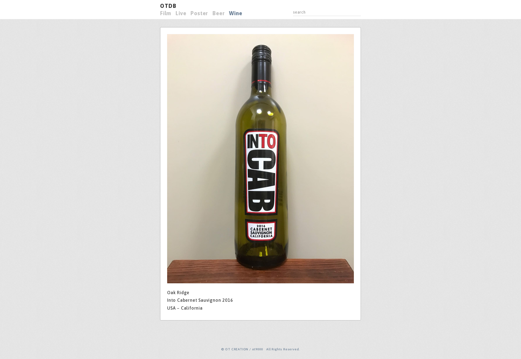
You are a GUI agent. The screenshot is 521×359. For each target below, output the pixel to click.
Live (181, 13)
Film (165, 13)
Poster (199, 13)
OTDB (168, 6)
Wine (235, 13)
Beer (218, 13)
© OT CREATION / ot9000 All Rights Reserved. (260, 349)
